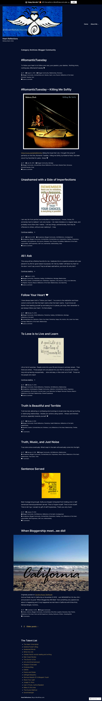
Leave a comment (27, 79)
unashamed (47, 243)
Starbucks (56, 614)
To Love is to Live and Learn (39, 333)
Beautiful (25, 427)
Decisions (36, 319)
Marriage (50, 163)
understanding (54, 243)
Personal (64, 391)
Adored (25, 280)
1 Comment (26, 459)
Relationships (53, 73)
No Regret (58, 391)
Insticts (64, 319)
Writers (61, 614)
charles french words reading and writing (38, 654)
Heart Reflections (10, 39)
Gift (74, 2)
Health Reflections (55, 423)
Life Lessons (40, 241)
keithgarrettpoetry (30, 675)
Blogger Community (43, 73)
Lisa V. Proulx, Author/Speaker (34, 685)
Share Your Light (29, 680)
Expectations (63, 239)
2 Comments (26, 432)
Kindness (45, 427)
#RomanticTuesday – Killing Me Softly (46, 89)
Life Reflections (60, 237)
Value (60, 243)
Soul (33, 77)
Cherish (29, 280)
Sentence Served (32, 468)
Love (54, 75)
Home (86, 24)
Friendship (37, 278)
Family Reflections (39, 315)
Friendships (46, 280)
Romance (59, 73)
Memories (73, 280)
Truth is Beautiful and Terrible (41, 405)
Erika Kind (53, 612)
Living (65, 280)
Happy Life (58, 319)
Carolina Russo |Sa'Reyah (43, 595)
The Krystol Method (30, 690)
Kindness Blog (28, 667)
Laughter (59, 612)
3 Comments (26, 616)
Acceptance (41, 237)
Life (67, 319)
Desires (47, 75)
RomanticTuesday (26, 167)
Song (32, 167)
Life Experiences (31, 241)
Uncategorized (69, 237)
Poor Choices (53, 241)
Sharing (51, 614)
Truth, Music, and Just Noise (40, 442)
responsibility (24, 243)
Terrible (75, 427)
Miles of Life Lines (30, 687)
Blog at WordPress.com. (38, 697)
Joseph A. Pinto (29, 682)
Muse (43, 165)
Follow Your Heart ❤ (34, 295)
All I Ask (26, 255)
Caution (30, 427)
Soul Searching (63, 282)
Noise (64, 454)
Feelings (69, 239)
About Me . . (95, 24)
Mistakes (46, 241)
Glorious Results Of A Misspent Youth (36, 677)
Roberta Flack (62, 165)
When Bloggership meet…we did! (43, 530)
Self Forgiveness (33, 243)
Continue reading (27, 232)
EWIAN (26, 670)
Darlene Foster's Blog (31, 647)
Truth (22, 429)
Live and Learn (42, 391)
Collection (52, 389)
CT (23, 73)
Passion (58, 75)
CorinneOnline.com (39, 75)
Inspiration (24, 241)
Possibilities (61, 241)
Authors (29, 612)
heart (50, 75)
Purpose (30, 282)
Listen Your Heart (73, 319)
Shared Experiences (47, 393)
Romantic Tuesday (26, 77)
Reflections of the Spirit (27, 317)
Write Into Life (28, 652)
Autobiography (34, 389)
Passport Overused (30, 664)
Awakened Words (29, 649)
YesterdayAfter (68, 614)
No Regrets (24, 282)
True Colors (32, 456)
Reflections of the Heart (67, 75)
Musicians (65, 612)
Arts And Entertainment (32, 662)
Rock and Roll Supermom (41, 614)
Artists (24, 612)
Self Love (40, 243)
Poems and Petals (30, 672)
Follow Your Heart (44, 319)
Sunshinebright (29, 692)
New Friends (71, 612)
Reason (35, 282)
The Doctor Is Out (30, 659)
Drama (65, 389)
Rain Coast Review (30, 657)
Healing (42, 278)
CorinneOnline (37, 165)
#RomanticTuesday (34, 60)
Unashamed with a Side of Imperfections (48, 179)
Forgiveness (75, 239)
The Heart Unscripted (31, 644)
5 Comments (26, 521)
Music (60, 454)
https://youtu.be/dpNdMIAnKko (31, 153)
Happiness (52, 280)
